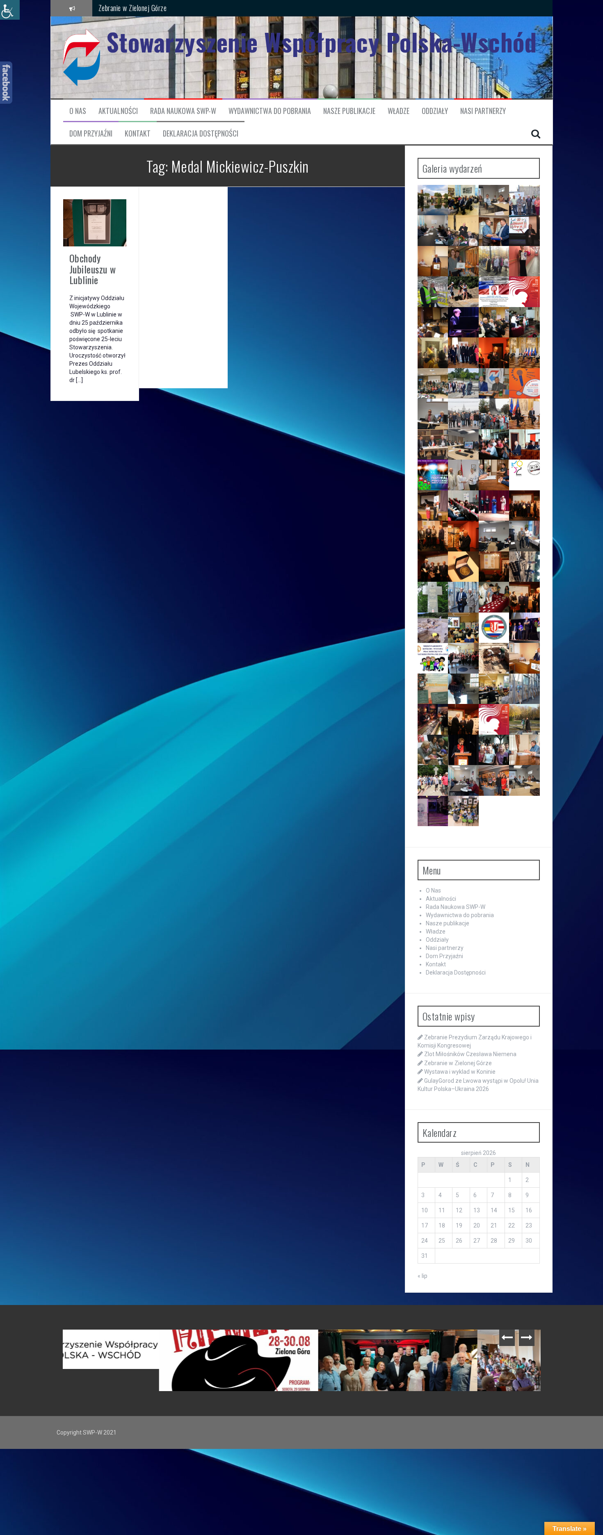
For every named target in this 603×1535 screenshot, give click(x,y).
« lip (422, 1276)
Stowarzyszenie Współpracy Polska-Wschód (321, 41)
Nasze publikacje (349, 111)
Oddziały (435, 111)
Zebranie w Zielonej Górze (132, 6)
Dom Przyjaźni (90, 133)
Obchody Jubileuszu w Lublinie (92, 269)
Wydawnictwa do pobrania (269, 111)
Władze (398, 111)
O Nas (77, 111)
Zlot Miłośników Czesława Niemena (470, 1054)
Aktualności (118, 111)
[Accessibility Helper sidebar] (10, 10)
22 (511, 1225)
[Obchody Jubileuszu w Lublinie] (94, 222)
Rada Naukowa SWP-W (183, 111)
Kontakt (138, 133)
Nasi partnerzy (483, 111)
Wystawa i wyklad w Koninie (460, 1071)
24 (424, 1240)
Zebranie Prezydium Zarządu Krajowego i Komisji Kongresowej (144, 1346)
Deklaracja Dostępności (200, 133)
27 (476, 1240)
